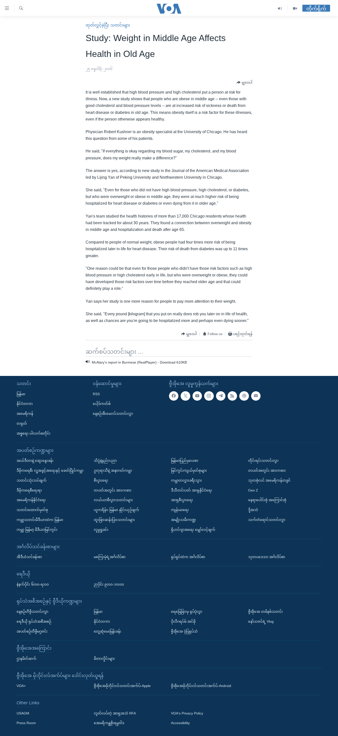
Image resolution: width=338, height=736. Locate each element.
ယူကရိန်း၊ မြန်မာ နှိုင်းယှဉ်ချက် (116, 510)
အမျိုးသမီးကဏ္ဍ (183, 520)
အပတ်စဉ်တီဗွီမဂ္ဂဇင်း (32, 631)
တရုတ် (22, 423)
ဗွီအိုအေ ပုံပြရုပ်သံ (184, 631)
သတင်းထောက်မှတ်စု (32, 510)
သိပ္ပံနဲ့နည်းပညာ (105, 461)
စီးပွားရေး (101, 480)
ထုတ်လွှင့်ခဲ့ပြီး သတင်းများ (108, 25)
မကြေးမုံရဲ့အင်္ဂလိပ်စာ (109, 557)
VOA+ (21, 686)
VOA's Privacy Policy (187, 713)
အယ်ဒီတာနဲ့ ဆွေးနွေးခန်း (35, 461)
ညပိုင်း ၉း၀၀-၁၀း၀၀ (109, 584)
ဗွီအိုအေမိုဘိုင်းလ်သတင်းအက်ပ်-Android (201, 686)
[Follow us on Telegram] (220, 395)
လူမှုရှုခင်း (101, 530)
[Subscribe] (256, 395)
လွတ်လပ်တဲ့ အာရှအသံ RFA (115, 713)
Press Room (26, 723)
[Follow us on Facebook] (173, 395)
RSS (96, 394)
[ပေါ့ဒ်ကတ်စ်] (244, 395)
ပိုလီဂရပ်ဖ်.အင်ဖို (183, 621)
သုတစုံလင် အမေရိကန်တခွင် (269, 480)
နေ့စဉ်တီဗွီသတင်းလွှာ (32, 611)
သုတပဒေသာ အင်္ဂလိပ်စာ (266, 557)
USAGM (23, 713)
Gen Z (253, 490)
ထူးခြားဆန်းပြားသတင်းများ (114, 520)
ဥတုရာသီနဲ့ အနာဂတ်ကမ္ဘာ (113, 470)
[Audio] (280, 8)
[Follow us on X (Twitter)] (185, 395)
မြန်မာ (21, 394)
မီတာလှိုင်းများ (104, 659)
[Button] (244, 82)
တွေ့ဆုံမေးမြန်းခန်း (107, 631)
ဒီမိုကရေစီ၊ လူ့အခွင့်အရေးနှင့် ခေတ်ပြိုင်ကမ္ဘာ (50, 470)
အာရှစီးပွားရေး (182, 500)
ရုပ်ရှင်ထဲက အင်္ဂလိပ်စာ (188, 557)
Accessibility (180, 723)
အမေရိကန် (25, 414)
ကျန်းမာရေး (180, 510)
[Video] (295, 8)
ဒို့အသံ (253, 510)
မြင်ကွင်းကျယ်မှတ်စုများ (189, 470)
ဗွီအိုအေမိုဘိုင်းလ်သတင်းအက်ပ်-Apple (122, 686)
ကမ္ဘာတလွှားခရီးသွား (186, 480)
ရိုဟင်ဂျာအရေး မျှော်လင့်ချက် (193, 530)
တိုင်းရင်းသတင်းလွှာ (263, 461)
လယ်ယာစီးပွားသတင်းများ (113, 500)
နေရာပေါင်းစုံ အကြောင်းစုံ (267, 500)
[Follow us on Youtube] (197, 395)
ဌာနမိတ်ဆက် (26, 659)
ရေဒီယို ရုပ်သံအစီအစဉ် (34, 621)
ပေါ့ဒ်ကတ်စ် (102, 404)
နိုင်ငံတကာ (25, 404)
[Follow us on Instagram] (209, 395)
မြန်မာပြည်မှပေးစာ (184, 461)
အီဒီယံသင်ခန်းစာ (29, 557)
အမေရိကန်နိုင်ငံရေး (31, 500)
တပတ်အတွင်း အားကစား (112, 490)
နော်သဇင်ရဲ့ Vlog (261, 621)
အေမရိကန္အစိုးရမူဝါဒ (109, 723)
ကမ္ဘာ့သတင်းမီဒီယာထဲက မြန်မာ (40, 520)
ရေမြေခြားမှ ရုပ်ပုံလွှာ (186, 611)
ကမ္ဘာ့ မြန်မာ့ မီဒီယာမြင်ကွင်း (37, 530)
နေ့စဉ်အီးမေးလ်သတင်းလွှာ (113, 414)
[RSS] (232, 395)
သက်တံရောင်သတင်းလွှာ (266, 520)
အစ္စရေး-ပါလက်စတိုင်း (33, 433)
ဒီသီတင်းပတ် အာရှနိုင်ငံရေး (191, 490)
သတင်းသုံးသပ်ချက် (32, 480)
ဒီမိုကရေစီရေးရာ (29, 490)
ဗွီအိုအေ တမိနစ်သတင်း (265, 611)
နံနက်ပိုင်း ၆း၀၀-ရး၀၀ (33, 584)
